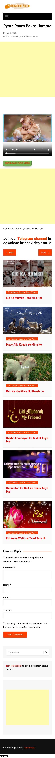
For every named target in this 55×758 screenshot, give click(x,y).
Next (43, 252)
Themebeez (29, 747)
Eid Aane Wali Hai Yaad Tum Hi (25, 538)
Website (7, 610)
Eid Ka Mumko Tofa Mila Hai (24, 298)
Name (7, 584)
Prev (11, 252)
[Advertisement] (27, 69)
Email (7, 597)
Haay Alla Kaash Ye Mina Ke (24, 344)
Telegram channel (32, 238)
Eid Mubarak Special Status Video (22, 36)
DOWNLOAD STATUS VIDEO (17, 163)
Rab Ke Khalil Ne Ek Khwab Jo (25, 391)
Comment (9, 567)
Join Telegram (14, 665)
